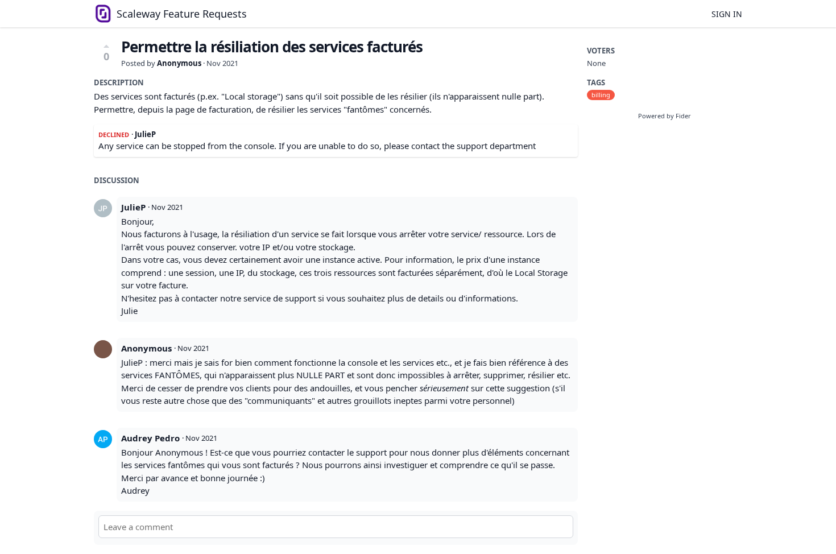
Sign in (726, 14)
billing (600, 94)
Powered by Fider (664, 115)
